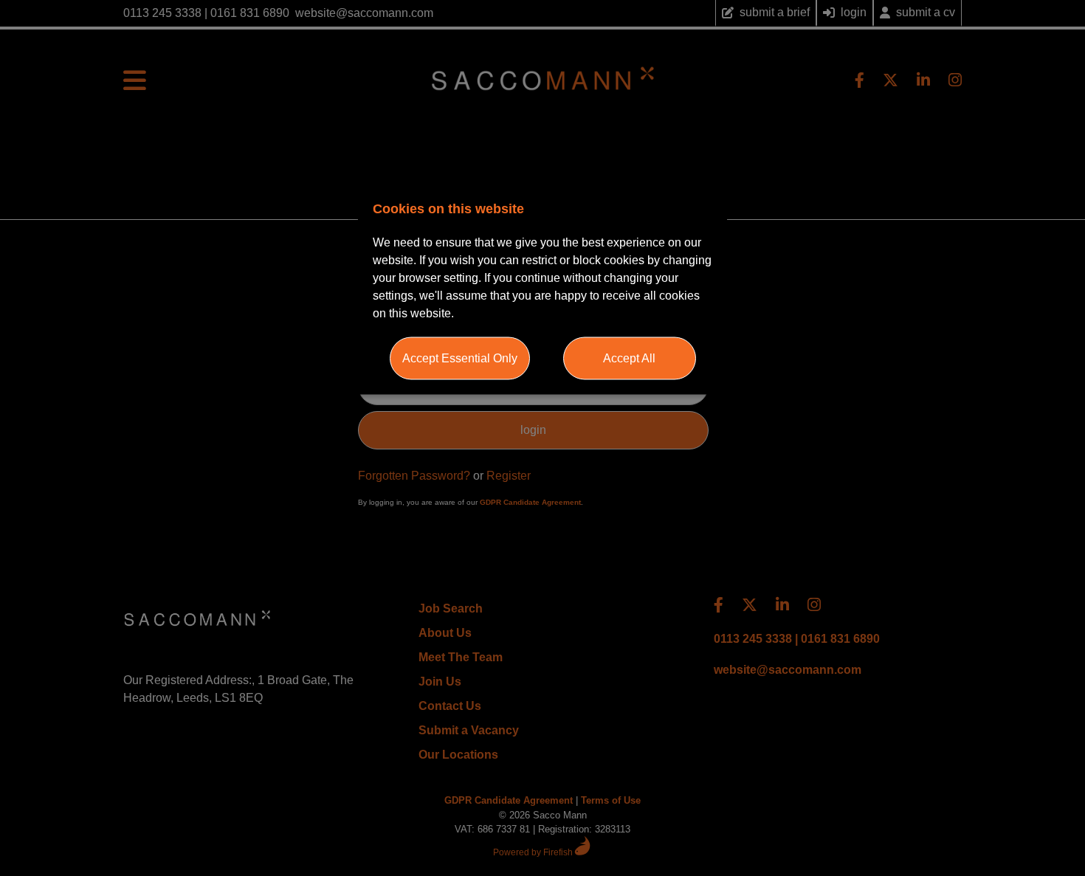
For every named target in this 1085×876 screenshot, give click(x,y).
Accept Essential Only (459, 357)
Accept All (629, 357)
